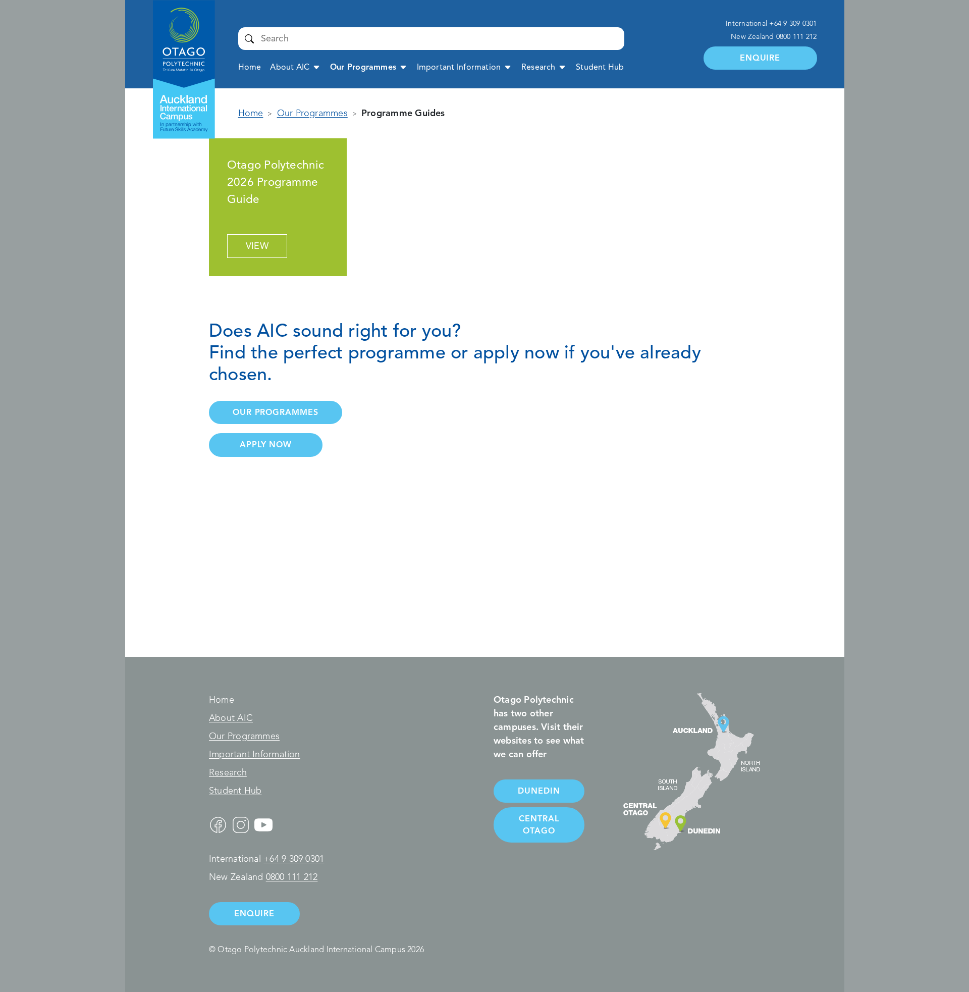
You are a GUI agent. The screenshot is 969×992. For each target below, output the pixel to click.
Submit (249, 38)
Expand (316, 66)
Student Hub (600, 67)
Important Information (459, 67)
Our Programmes (363, 67)
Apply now (266, 444)
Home (249, 67)
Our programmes (275, 412)
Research (538, 67)
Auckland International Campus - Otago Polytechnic (178, 34)
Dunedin (539, 791)
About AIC (289, 67)
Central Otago (539, 824)
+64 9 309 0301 (793, 23)
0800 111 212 (796, 36)
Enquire (760, 58)
